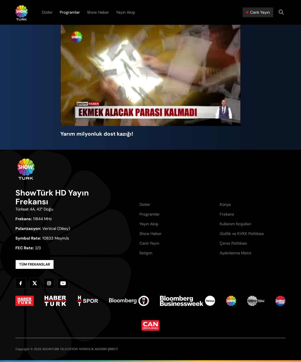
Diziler (47, 12)
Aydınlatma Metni (235, 253)
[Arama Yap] (281, 12)
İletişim (145, 253)
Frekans (227, 214)
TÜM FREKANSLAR (34, 264)
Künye (225, 204)
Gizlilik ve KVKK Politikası (242, 233)
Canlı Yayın (149, 243)
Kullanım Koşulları (235, 224)
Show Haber (98, 12)
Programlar (70, 12)
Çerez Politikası (233, 243)
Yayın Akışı (125, 12)
